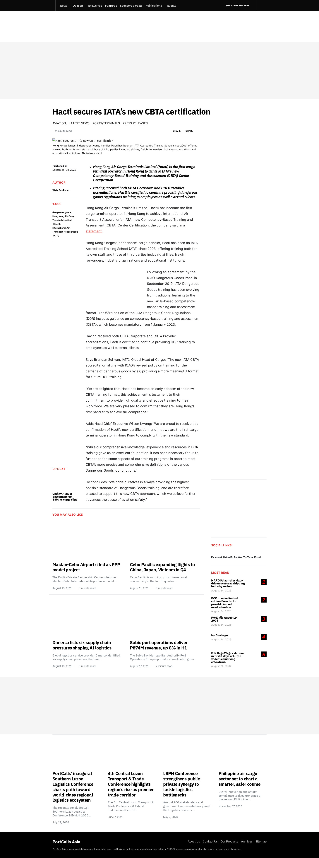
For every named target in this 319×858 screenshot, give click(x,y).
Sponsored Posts (131, 5)
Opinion (78, 5)
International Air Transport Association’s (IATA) (65, 231)
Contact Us (210, 841)
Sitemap (261, 841)
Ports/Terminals (106, 123)
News (63, 5)
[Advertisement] (159, 70)
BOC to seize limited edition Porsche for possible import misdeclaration (224, 602)
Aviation (59, 123)
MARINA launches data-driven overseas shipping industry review (228, 583)
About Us (194, 841)
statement (94, 231)
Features (111, 5)
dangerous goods (61, 212)
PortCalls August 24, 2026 (225, 619)
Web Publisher (60, 190)
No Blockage (219, 635)
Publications (153, 5)
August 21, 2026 (221, 666)
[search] (261, 5)
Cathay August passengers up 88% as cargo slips (64, 496)
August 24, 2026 (221, 590)
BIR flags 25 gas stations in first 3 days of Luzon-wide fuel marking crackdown (227, 657)
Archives (247, 841)
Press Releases (135, 123)
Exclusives (95, 5)
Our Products (229, 841)
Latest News (79, 123)
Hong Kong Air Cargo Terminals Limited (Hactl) (63, 220)
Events (171, 5)
